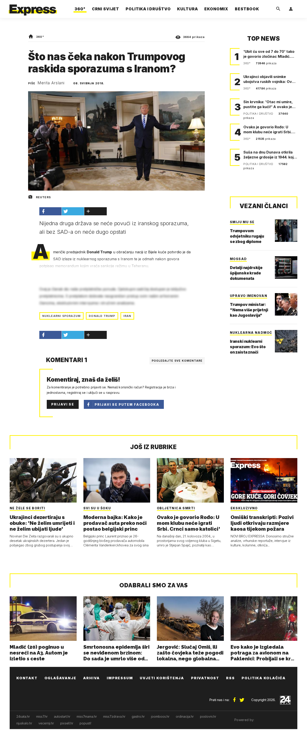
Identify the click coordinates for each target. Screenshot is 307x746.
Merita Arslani (51, 83)
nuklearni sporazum (61, 316)
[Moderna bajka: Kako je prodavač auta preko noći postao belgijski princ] (116, 480)
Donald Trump (102, 316)
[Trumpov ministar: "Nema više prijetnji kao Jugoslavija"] (286, 304)
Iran (127, 316)
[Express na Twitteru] (242, 698)
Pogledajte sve (177, 360)
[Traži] (278, 9)
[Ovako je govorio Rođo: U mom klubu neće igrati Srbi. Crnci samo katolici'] (190, 480)
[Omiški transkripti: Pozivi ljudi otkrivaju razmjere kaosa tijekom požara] (264, 480)
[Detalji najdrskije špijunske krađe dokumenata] (286, 267)
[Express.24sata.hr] (33, 8)
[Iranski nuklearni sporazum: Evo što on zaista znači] (286, 341)
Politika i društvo (258, 113)
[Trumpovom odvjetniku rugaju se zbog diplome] (286, 230)
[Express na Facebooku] (234, 698)
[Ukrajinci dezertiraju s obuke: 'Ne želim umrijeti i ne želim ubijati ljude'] (43, 480)
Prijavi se (62, 404)
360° (40, 36)
